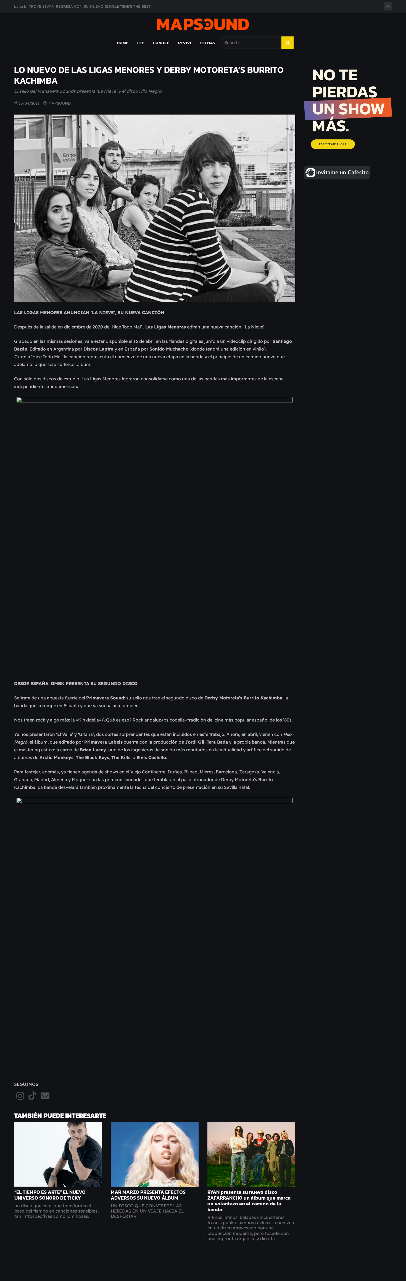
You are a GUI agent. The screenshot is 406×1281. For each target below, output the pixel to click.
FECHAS (207, 42)
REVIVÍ (184, 42)
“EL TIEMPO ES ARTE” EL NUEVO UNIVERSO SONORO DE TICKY (50, 1195)
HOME (122, 42)
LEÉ (140, 42)
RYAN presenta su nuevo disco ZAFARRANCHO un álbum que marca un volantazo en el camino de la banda (249, 1201)
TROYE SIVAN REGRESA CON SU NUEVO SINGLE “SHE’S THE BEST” (90, 6)
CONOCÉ (161, 42)
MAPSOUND (59, 103)
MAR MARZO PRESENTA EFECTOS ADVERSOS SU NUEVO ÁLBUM (148, 1195)
